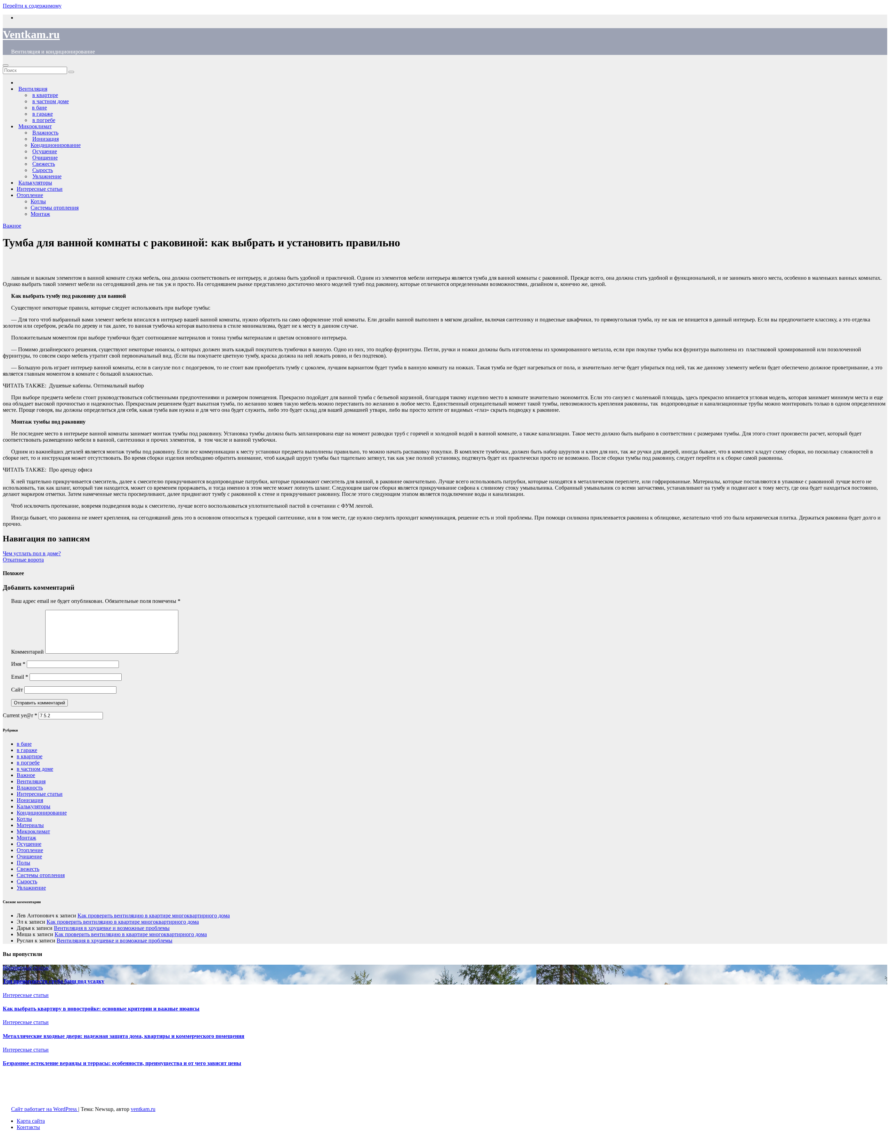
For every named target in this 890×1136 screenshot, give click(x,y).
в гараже (27, 750)
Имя (18, 664)
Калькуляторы (33, 806)
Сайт (17, 690)
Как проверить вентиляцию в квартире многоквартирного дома (154, 915)
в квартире (29, 756)
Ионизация (30, 800)
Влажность (30, 788)
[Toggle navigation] (5, 65)
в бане (24, 744)
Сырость (27, 881)
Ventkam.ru (31, 34)
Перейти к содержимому (32, 6)
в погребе (28, 763)
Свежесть (28, 869)
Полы (23, 863)
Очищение (29, 856)
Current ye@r (20, 715)
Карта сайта (31, 1121)
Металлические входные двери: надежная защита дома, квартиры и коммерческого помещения (123, 1036)
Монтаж (40, 214)
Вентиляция (31, 781)
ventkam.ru (143, 1109)
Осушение (29, 844)
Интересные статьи (40, 189)
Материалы (30, 825)
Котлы (38, 201)
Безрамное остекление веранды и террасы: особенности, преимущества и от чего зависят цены (122, 1063)
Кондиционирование (56, 145)
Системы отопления (55, 208)
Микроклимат (33, 831)
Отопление (30, 195)
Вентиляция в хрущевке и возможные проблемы (112, 928)
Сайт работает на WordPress (44, 1109)
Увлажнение (31, 888)
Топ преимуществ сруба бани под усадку (53, 981)
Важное (12, 226)
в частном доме (35, 769)
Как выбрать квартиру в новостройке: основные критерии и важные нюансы (101, 1009)
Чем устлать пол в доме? (32, 553)
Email (19, 677)
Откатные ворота (23, 560)
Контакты (28, 1127)
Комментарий (27, 652)
